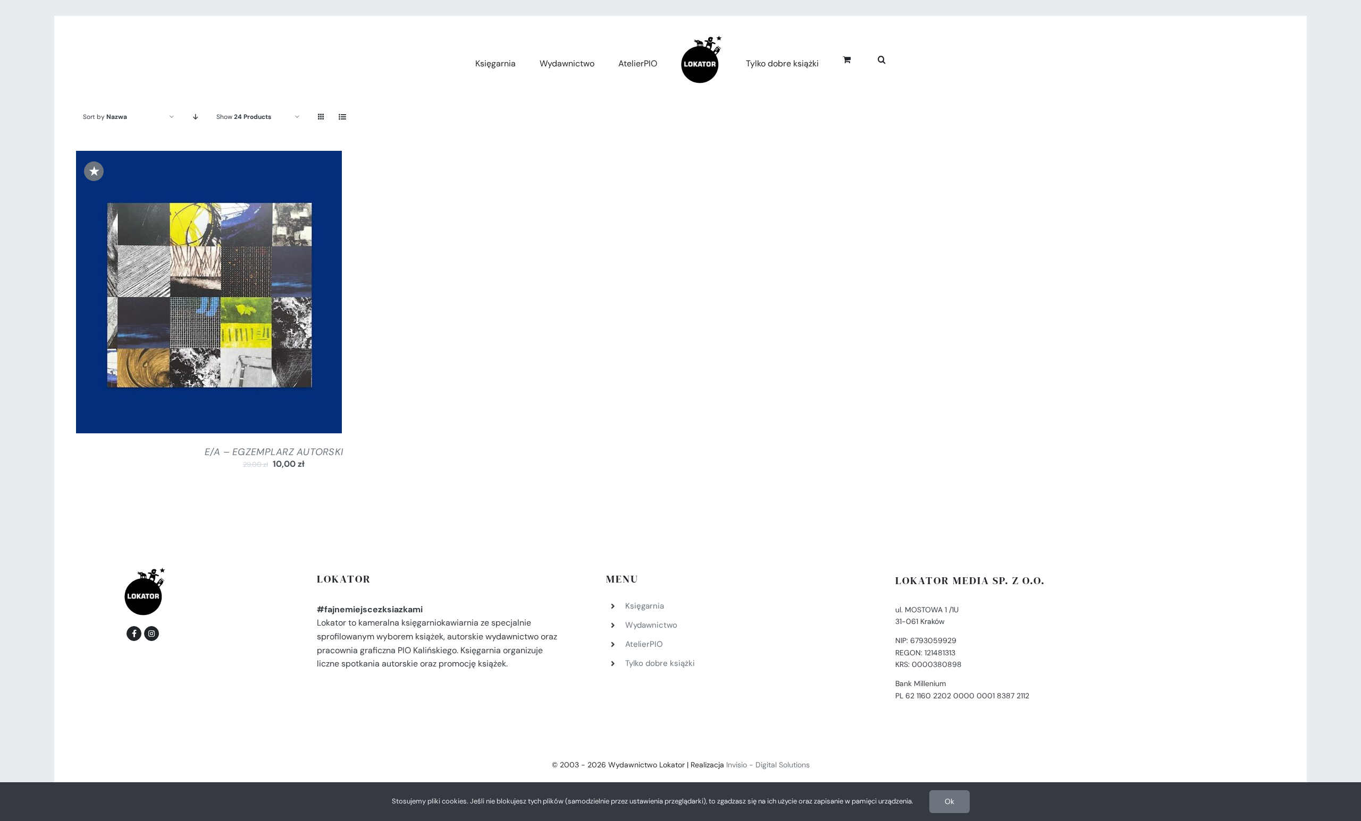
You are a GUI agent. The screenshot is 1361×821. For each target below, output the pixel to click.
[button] (870, 58)
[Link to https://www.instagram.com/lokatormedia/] (151, 633)
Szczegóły (251, 294)
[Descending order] (195, 117)
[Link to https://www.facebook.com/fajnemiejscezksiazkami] (134, 633)
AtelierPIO (644, 644)
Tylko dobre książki (660, 663)
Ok (949, 801)
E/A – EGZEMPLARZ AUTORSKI (274, 452)
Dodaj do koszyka (180, 294)
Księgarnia (644, 606)
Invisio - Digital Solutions (768, 764)
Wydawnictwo (651, 625)
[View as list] (342, 117)
